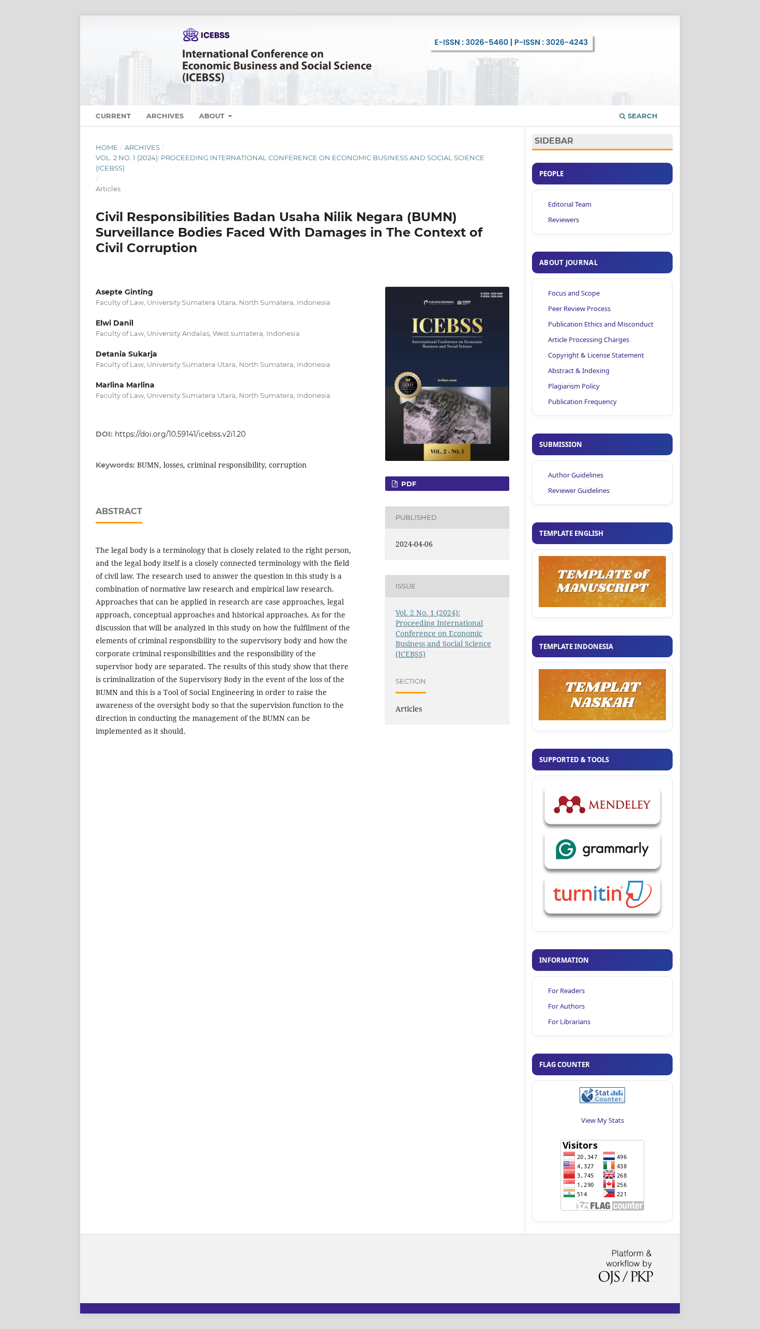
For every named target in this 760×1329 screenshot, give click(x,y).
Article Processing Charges (588, 339)
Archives (165, 116)
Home (107, 147)
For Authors (566, 1006)
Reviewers (563, 219)
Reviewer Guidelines (579, 490)
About (212, 116)
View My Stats (602, 1120)
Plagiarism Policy (574, 386)
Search (642, 116)
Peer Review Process (579, 308)
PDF (407, 484)
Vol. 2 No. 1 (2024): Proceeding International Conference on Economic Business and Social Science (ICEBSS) (290, 162)
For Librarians (569, 1021)
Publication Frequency (582, 401)
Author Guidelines (575, 475)
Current (113, 116)
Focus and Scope (574, 293)
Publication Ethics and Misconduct (600, 324)
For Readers (566, 990)
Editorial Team (569, 204)
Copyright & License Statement (596, 355)
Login (654, 30)
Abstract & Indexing (579, 370)
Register (617, 30)
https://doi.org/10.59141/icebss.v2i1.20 (180, 434)
